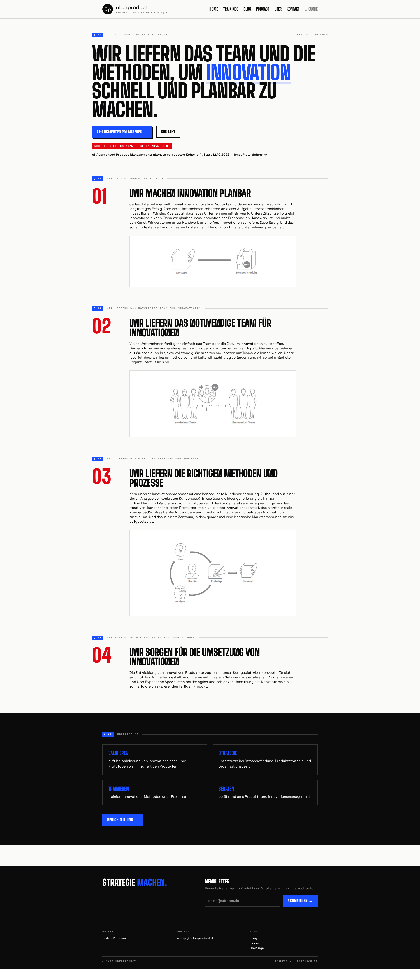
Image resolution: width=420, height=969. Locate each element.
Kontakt (293, 9)
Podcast (262, 9)
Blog (247, 9)
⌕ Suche (311, 9)
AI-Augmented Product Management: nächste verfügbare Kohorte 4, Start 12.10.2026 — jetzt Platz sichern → (179, 154)
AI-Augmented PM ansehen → (122, 131)
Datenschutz (307, 961)
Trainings (230, 9)
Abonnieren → (300, 900)
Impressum (283, 961)
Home (213, 9)
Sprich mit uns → (122, 819)
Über (278, 9)
